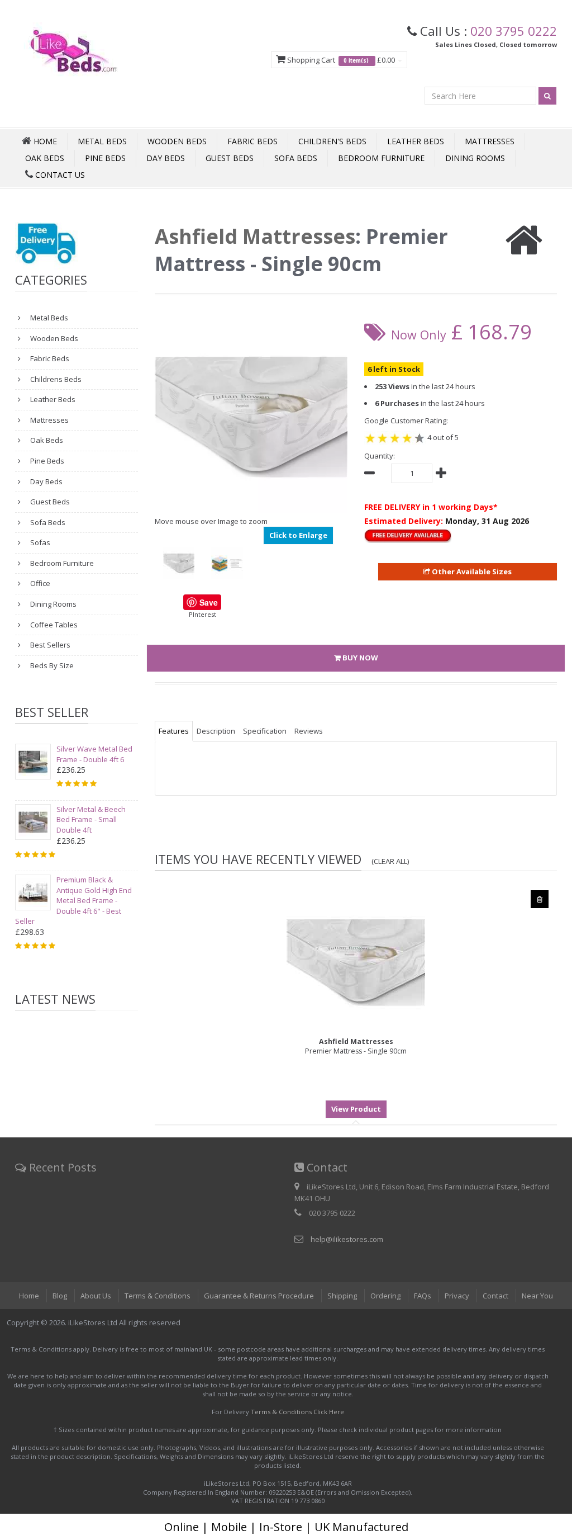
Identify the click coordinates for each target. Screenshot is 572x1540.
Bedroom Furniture (381, 158)
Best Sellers (49, 645)
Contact (495, 1296)
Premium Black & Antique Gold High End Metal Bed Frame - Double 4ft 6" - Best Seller (73, 900)
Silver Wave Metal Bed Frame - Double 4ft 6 (94, 754)
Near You (537, 1296)
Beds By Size (51, 665)
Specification (265, 731)
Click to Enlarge (298, 535)
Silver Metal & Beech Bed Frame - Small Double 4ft (91, 819)
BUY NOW (359, 658)
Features (174, 731)
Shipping (342, 1296)
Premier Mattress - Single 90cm (356, 1046)
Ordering (385, 1296)
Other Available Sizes (471, 571)
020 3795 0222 (513, 30)
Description (216, 731)
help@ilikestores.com (347, 1239)
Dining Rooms (475, 158)
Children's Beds (332, 141)
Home (29, 1296)
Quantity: (379, 456)
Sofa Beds (295, 158)
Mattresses (489, 141)
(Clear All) (390, 861)
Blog (60, 1296)
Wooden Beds (177, 141)
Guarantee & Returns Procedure (259, 1296)
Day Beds (165, 158)
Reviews (308, 731)
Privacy (457, 1296)
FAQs (422, 1296)
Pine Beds (105, 158)
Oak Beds (44, 158)
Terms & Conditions (157, 1296)
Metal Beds (102, 141)
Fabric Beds (252, 141)
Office (39, 583)
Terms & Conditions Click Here (297, 1411)
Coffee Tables (53, 625)
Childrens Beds (55, 379)
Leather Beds (415, 141)
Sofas (39, 542)
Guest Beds (230, 158)
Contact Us (59, 174)
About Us (95, 1296)
